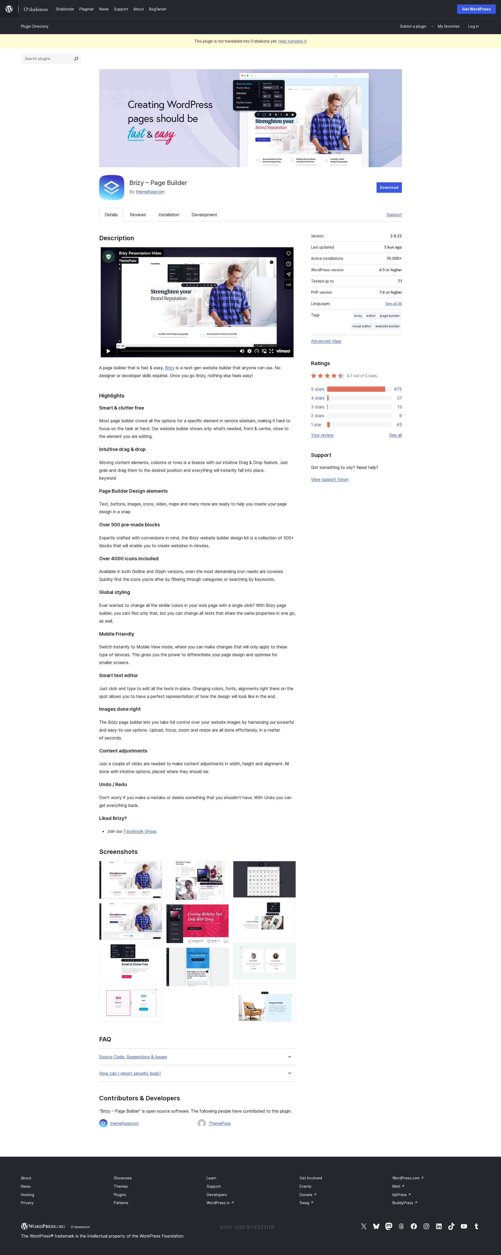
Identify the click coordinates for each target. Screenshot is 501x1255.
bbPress (401, 1194)
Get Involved (311, 1178)
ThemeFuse (219, 1123)
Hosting (27, 1194)
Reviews (138, 214)
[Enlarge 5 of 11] (221, 868)
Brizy (170, 367)
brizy (358, 316)
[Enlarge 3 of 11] (155, 951)
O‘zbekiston (80, 1227)
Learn (211, 1178)
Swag (307, 1202)
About (26, 1178)
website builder (387, 326)
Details (111, 214)
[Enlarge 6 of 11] (221, 911)
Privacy (27, 1202)
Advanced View (326, 341)
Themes (121, 1186)
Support (394, 214)
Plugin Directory (35, 26)
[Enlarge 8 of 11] (288, 868)
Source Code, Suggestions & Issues (133, 1056)
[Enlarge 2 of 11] (155, 910)
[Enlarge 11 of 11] (288, 990)
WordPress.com (408, 1178)
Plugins (120, 1194)
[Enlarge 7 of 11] (221, 954)
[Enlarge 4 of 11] (155, 991)
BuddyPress (405, 1202)
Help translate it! (292, 41)
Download (389, 187)
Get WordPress (476, 9)
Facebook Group (140, 831)
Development (204, 214)
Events (305, 1186)
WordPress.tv (220, 1202)
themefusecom (150, 191)
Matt (398, 1186)
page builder (390, 316)
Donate (308, 1194)
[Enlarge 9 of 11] (288, 909)
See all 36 (393, 303)
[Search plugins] (76, 58)
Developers (217, 1194)
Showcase (123, 1178)
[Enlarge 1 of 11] (155, 868)
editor (371, 316)
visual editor (361, 326)
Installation (168, 214)
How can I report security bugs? (130, 1073)
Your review (322, 435)
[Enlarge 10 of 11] (288, 949)
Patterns (121, 1202)
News (26, 1186)
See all (395, 435)
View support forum (330, 479)
